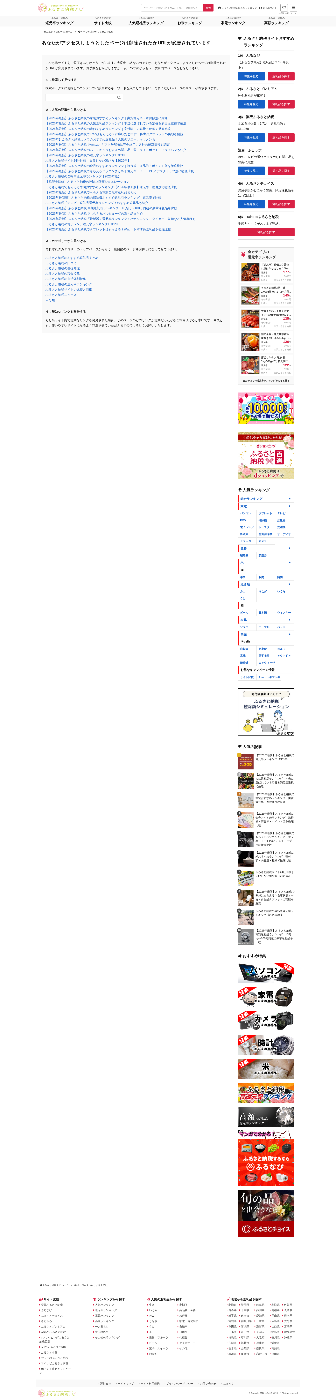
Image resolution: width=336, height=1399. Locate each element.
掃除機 (263, 520)
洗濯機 (281, 527)
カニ (243, 591)
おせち (153, 1353)
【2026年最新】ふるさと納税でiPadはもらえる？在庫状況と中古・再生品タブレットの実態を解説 (114, 134)
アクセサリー (187, 1343)
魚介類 (245, 584)
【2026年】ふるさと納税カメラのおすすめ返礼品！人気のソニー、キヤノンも (100, 139)
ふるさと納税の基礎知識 (63, 268)
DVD (243, 520)
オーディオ (284, 534)
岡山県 (275, 1315)
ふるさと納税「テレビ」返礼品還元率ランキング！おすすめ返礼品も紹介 (97, 203)
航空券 (263, 555)
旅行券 (183, 1315)
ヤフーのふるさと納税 (54, 1358)
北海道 (232, 1304)
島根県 (275, 1310)
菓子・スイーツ (158, 1348)
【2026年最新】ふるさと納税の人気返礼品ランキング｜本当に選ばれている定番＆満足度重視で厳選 (116, 123)
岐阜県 (260, 1304)
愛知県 (260, 1315)
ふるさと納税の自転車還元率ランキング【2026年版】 (83, 176)
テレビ (281, 513)
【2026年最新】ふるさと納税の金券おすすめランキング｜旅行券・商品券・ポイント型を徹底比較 (114, 166)
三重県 (260, 1321)
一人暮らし (102, 1326)
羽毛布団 (264, 655)
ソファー (245, 627)
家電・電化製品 (188, 1321)
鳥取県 (275, 1304)
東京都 (245, 1315)
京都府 (260, 1332)
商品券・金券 (187, 1310)
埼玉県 (245, 1304)
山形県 (232, 1332)
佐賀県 (288, 1304)
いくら (281, 591)
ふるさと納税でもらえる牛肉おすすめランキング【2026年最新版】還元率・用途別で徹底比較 (111, 187)
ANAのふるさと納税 (53, 1332)
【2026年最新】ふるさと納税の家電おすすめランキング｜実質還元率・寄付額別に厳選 (107, 118)
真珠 (243, 655)
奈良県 (260, 1348)
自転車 (244, 648)
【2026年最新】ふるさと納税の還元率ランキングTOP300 (86, 155)
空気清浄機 (265, 534)
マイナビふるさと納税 (54, 1363)
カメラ (263, 540)
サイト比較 (247, 677)
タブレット (265, 513)
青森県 (232, 1310)
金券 (244, 548)
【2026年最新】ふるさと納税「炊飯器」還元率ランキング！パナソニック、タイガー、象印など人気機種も (121, 219)
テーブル (264, 627)
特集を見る (251, 76)
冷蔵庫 (244, 534)
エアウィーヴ (267, 662)
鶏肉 (280, 577)
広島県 (275, 1321)
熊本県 (288, 1315)
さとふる (46, 1321)
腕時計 (244, 662)
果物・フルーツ (158, 1337)
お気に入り (284, 13)
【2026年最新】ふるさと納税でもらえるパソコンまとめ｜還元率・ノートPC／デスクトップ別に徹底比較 (120, 171)
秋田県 (232, 1326)
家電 (244, 506)
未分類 (50, 300)
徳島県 (275, 1332)
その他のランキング (107, 1337)
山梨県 (245, 1348)
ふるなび (46, 1310)
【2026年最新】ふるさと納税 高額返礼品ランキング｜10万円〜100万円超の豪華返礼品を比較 (111, 208)
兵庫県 (260, 1343)
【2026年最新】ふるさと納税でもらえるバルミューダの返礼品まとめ (94, 213)
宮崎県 (288, 1326)
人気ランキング (104, 1304)
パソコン (245, 513)
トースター (265, 527)
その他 (183, 1348)
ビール (244, 612)
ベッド (281, 627)
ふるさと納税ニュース (61, 294)
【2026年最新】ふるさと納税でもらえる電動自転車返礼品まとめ (91, 192)
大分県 (288, 1321)
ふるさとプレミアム (53, 1326)
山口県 (275, 1326)
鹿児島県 (289, 1332)
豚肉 (261, 577)
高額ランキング (104, 1321)
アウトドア (284, 655)
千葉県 (245, 1310)
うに (243, 598)
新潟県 (245, 1326)
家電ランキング (104, 1315)
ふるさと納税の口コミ (61, 263)
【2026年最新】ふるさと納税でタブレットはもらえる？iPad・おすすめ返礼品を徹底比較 (108, 229)
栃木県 (232, 1348)
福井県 (245, 1343)
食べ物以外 (102, 1332)
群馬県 (232, 1353)
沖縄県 (288, 1337)
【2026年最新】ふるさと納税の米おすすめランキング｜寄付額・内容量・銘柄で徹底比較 (108, 129)
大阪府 (260, 1337)
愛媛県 (275, 1343)
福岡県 (275, 1353)
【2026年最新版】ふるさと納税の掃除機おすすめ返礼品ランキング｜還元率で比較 (103, 197)
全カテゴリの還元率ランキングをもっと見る (266, 380)
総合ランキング (251, 498)
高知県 (275, 1348)
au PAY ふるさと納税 (53, 1347)
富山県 (245, 1332)
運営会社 (105, 1383)
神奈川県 (246, 1321)
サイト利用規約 (150, 1383)
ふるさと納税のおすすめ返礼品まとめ (72, 257)
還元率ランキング (106, 1310)
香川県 (275, 1337)
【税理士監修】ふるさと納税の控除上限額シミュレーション (88, 181)
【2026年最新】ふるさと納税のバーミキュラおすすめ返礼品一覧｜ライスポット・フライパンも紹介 (116, 150)
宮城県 (232, 1321)
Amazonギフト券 (269, 677)
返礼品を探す (281, 76)
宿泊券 (244, 555)
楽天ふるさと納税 (52, 1304)
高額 (244, 634)
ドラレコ (245, 540)
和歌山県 (261, 1353)
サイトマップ (126, 1383)
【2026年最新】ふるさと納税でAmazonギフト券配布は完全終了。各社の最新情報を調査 (108, 144)
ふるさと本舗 (49, 1352)
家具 (244, 620)
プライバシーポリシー (179, 1383)
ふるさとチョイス (52, 1315)
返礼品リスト (270, 7)
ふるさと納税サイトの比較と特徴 (69, 289)
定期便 (263, 648)
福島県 (232, 1337)
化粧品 (183, 1337)
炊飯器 (281, 520)
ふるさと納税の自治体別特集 (66, 279)
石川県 (245, 1337)
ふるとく (228, 1383)
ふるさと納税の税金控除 (63, 273)
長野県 (245, 1353)
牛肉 (243, 577)
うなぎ (263, 591)
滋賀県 (260, 1326)
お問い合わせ (208, 1383)
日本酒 (263, 612)
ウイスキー (284, 612)
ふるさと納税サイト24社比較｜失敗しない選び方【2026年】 (88, 160)
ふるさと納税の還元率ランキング (69, 284)
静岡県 (260, 1310)
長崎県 (288, 1310)
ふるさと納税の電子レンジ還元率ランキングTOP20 (82, 224)
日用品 (183, 1332)
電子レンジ (247, 527)
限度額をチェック (239, 7)
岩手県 (232, 1315)
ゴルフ (281, 648)
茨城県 (232, 1343)
